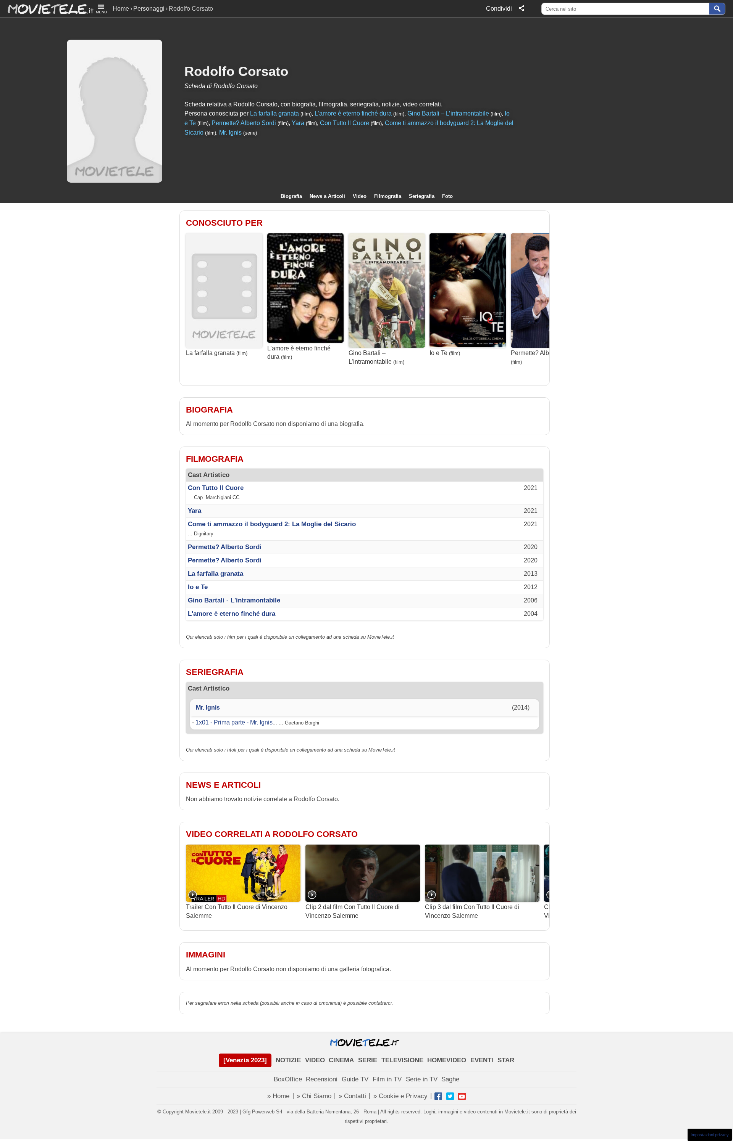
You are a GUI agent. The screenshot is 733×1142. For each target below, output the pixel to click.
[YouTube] (462, 1096)
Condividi (499, 8)
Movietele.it (47, 8)
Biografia (291, 196)
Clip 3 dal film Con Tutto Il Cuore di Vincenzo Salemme (472, 911)
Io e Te (438, 353)
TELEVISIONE (402, 1060)
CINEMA (341, 1060)
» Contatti (352, 1096)
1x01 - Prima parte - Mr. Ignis (234, 722)
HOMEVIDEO (446, 1060)
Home (121, 8)
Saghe (450, 1079)
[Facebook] (438, 1096)
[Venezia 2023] (245, 1060)
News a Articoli (327, 196)
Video (359, 196)
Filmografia (387, 196)
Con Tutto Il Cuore (344, 123)
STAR (505, 1060)
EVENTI (481, 1060)
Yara (298, 123)
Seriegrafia (421, 196)
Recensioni (321, 1079)
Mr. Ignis (230, 132)
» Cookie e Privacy (400, 1096)
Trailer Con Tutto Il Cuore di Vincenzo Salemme (236, 911)
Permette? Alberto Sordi (244, 123)
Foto (447, 196)
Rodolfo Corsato (236, 71)
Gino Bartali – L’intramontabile (448, 113)
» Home (278, 1096)
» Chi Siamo (314, 1096)
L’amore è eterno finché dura (353, 113)
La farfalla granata (274, 113)
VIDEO (315, 1060)
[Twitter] (450, 1096)
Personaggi (149, 8)
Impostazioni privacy (710, 1134)
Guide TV (355, 1079)
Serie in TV (422, 1079)
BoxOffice (288, 1079)
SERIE (367, 1060)
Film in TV (387, 1079)
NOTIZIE (288, 1060)
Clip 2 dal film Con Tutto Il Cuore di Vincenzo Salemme (352, 911)
